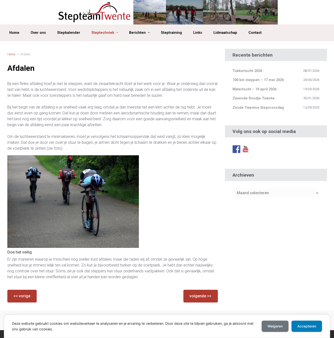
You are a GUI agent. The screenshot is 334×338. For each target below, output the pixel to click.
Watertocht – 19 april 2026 (255, 89)
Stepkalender (68, 33)
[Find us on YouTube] (245, 149)
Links (197, 33)
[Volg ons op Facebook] (236, 149)
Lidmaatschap (225, 33)
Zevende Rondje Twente (254, 98)
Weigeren (275, 326)
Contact (255, 33)
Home (14, 33)
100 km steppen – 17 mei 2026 (258, 80)
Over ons (38, 33)
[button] (22, 296)
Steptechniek (102, 33)
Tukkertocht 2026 (247, 71)
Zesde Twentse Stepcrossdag (258, 108)
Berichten (137, 33)
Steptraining (171, 33)
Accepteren (306, 326)
